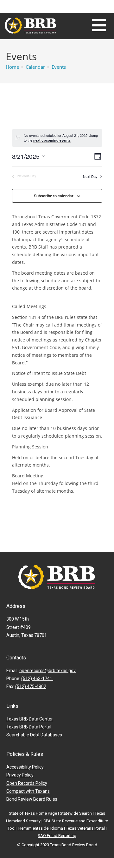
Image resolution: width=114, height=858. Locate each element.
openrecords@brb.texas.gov (47, 670)
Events (59, 67)
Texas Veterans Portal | (86, 828)
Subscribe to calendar (53, 196)
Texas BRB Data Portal (28, 726)
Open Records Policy (26, 783)
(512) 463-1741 (37, 678)
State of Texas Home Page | (34, 813)
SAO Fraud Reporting (57, 835)
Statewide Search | (77, 813)
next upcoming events (52, 140)
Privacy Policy (20, 774)
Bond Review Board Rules (31, 799)
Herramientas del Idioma (40, 828)
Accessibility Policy (25, 767)
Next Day (90, 176)
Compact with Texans (28, 791)
